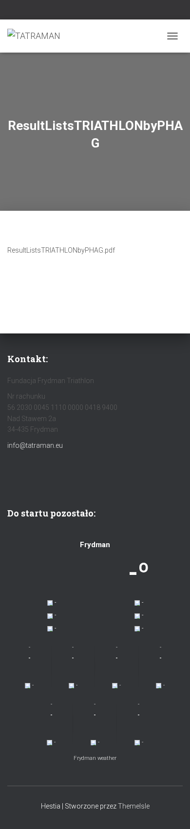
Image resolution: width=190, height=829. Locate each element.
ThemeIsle (134, 806)
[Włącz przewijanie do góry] (170, 809)
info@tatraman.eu (35, 445)
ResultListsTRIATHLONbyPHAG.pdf (61, 250)
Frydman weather (95, 758)
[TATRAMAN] (37, 36)
